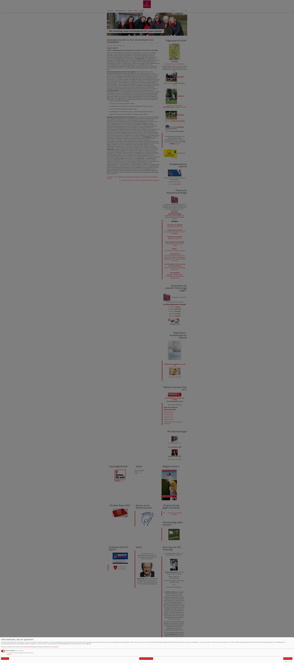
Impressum (56, 647)
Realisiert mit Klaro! (288, 661)
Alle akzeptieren (288, 658)
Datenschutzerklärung (30, 647)
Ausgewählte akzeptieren (146, 658)
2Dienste (8, 654)
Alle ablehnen (5, 658)
